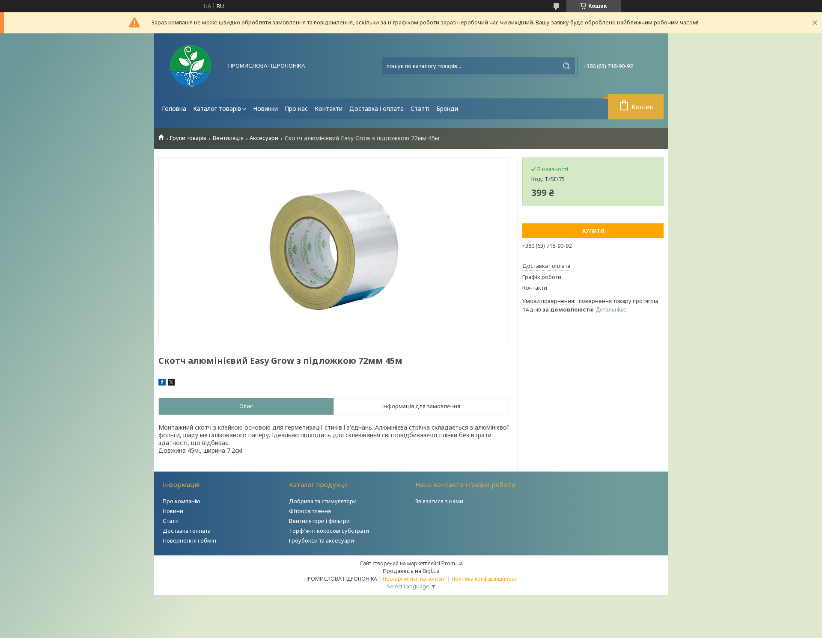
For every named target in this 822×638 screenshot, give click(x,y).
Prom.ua (452, 563)
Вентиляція (228, 138)
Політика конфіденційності (485, 578)
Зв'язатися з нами (439, 501)
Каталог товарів (217, 108)
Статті (420, 108)
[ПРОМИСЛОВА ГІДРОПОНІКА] (190, 66)
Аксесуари (264, 138)
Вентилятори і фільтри (319, 521)
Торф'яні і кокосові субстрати (329, 530)
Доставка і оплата (376, 108)
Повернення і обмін (189, 540)
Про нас (296, 108)
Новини (173, 511)
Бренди (447, 108)
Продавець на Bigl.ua (411, 571)
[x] (171, 383)
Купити (593, 230)
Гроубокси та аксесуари (321, 540)
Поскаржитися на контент (414, 578)
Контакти (328, 108)
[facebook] (162, 383)
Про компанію (181, 501)
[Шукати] (566, 65)
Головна (174, 108)
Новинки (265, 108)
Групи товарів (188, 138)
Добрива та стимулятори (323, 501)
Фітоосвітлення (310, 511)
